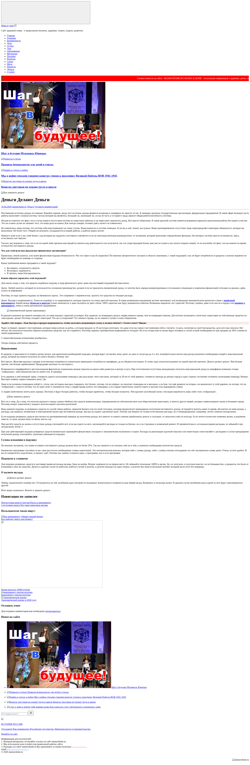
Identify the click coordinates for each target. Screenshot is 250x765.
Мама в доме (7, 25)
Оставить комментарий (46, 206)
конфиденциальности (79, 747)
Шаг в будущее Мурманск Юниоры (23, 153)
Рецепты (11, 59)
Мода (9, 64)
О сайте (11, 72)
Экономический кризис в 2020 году (18, 600)
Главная (11, 35)
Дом (9, 48)
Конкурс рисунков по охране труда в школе (28, 186)
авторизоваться (52, 611)
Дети (9, 43)
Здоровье (11, 38)
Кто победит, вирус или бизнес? (17, 519)
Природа (11, 67)
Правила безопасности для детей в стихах (27, 164)
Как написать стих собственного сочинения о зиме (75, 707)
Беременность (14, 40)
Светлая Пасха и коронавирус (26, 502)
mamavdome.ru (19, 206)
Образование (13, 51)
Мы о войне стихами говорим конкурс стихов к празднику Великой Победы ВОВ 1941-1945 (59, 175)
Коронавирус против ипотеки (16, 595)
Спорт (10, 61)
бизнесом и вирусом (40, 303)
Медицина (12, 53)
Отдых (10, 46)
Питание (11, 56)
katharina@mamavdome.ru (18, 749)
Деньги (10, 69)
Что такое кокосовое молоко (24, 505)
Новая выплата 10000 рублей (15, 589)
